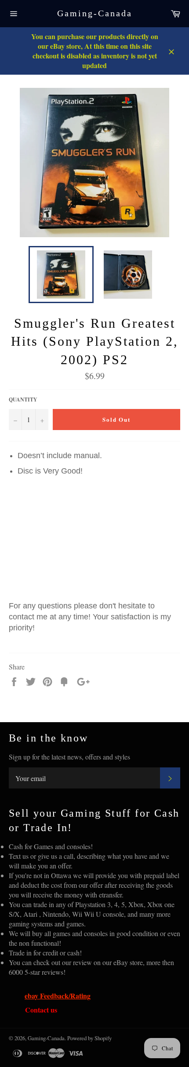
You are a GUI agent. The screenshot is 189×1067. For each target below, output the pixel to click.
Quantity (23, 399)
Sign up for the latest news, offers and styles (69, 756)
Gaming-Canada (94, 13)
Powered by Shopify (89, 1038)
